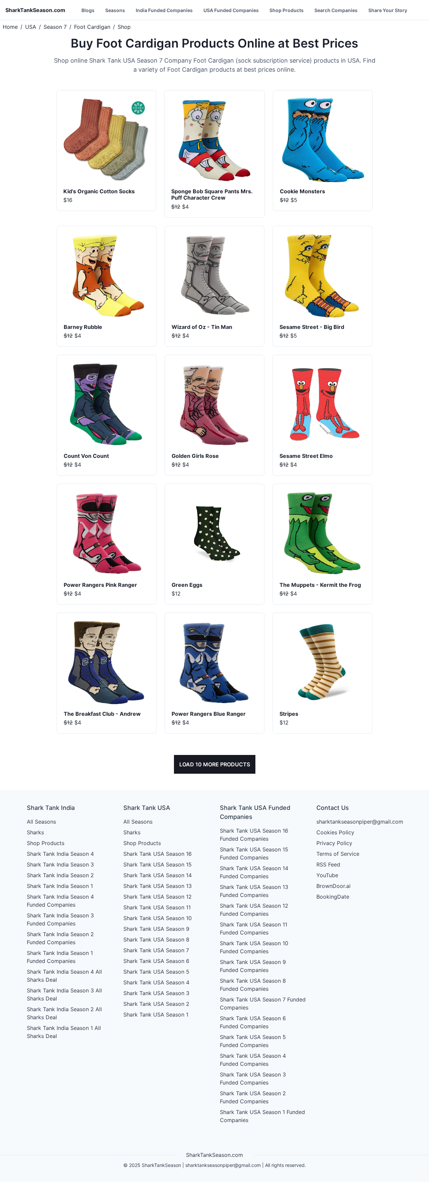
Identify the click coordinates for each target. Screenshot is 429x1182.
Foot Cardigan (92, 26)
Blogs (88, 10)
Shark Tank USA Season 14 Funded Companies (254, 872)
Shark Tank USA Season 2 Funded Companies (253, 1097)
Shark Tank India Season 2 (60, 875)
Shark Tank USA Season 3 (156, 993)
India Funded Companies (164, 10)
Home (10, 26)
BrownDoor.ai (333, 886)
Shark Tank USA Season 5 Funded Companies (253, 1041)
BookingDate (332, 896)
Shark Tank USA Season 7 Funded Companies (263, 1003)
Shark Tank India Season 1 (60, 886)
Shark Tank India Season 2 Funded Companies (60, 938)
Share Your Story (387, 10)
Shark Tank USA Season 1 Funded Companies (262, 1116)
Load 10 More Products (214, 764)
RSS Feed (328, 864)
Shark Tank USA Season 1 (155, 1014)
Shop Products (286, 10)
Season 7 (55, 26)
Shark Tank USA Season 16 (157, 853)
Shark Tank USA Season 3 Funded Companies (253, 1078)
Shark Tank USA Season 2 (156, 1003)
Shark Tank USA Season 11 (157, 907)
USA (30, 26)
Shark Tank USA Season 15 (157, 864)
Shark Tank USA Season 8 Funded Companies (253, 984)
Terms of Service (337, 853)
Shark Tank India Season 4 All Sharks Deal (64, 975)
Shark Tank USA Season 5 (156, 971)
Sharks (35, 832)
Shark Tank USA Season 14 (157, 875)
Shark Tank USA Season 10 (157, 918)
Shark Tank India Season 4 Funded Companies (60, 900)
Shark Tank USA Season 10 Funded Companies (254, 947)
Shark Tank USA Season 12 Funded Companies (254, 909)
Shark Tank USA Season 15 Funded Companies (254, 853)
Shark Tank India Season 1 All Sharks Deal (64, 1032)
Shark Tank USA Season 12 (157, 896)
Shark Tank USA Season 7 (156, 950)
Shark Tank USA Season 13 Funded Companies (254, 891)
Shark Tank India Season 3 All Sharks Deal (64, 994)
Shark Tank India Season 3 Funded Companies (60, 919)
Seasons (115, 10)
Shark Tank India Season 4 (60, 853)
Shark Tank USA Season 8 (156, 939)
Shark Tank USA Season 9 (156, 928)
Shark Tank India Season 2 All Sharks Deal (64, 1013)
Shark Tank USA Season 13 (157, 886)
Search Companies (336, 10)
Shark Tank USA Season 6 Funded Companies (253, 1022)
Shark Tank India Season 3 (60, 864)
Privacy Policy (334, 843)
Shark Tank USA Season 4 (156, 982)
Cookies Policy (335, 832)
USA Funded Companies (231, 10)
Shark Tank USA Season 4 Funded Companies (253, 1059)
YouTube (327, 875)
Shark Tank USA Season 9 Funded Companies (253, 966)
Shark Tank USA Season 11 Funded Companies (253, 928)
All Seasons (41, 821)
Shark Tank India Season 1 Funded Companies (60, 957)
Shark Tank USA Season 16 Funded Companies (254, 834)
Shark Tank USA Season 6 (156, 961)
